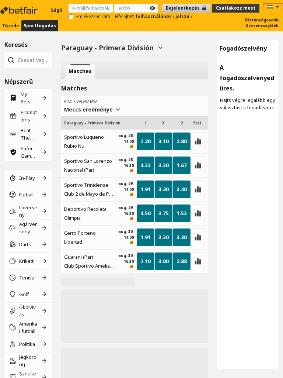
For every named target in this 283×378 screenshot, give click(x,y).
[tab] (80, 71)
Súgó (56, 10)
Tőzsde (10, 26)
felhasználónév (154, 16)
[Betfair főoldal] (19, 10)
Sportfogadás (40, 26)
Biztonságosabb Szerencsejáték (262, 22)
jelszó (183, 16)
